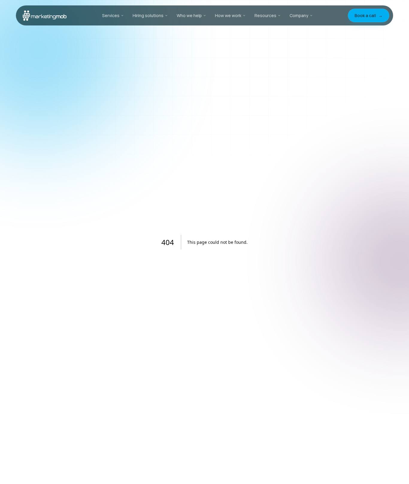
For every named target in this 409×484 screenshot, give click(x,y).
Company (299, 15)
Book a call (369, 15)
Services (110, 15)
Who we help (189, 15)
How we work (228, 15)
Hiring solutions (148, 15)
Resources (265, 15)
